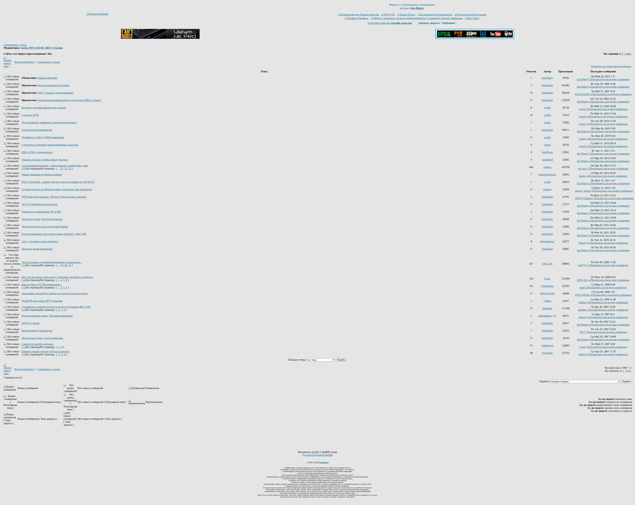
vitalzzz (547, 167)
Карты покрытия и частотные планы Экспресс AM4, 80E (54, 234)
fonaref (582, 317)
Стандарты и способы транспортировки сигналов (50, 144)
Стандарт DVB (30, 115)
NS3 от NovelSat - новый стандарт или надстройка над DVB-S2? (58, 182)
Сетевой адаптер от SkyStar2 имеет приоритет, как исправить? (57, 189)
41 (69, 265)
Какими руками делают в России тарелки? (46, 351)
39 (62, 265)
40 (65, 265)
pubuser (547, 189)
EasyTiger (547, 353)
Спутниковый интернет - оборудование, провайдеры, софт (55, 165)
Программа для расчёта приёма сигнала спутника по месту (55, 293)
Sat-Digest (547, 77)
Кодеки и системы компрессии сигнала (44, 107)
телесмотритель (547, 174)
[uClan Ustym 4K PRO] (160, 38)
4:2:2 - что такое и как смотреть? (40, 241)
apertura (582, 309)
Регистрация (479, 14)
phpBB (315, 452)
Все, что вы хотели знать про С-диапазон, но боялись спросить (57, 277)
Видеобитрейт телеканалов (37, 330)
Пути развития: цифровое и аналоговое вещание (49, 122)
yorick (24, 47)
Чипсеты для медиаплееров (37, 248)
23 (69, 168)
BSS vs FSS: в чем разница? (37, 152)
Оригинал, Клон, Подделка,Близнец (42, 219)
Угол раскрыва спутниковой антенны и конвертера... (52, 262)
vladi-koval (547, 345)
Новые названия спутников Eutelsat (42, 174)
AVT (582, 332)
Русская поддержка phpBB (318, 455)
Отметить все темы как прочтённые (611, 66)
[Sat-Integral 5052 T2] (475, 38)
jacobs (582, 176)
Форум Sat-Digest (24, 62)
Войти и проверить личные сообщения (440, 18)
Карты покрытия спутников (53, 85)
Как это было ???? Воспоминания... (42, 284)
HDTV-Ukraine (54, 47)
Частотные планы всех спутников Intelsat (45, 226)
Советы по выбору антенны (37, 344)
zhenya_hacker (583, 190)
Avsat (582, 347)
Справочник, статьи (15, 44)
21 (62, 168)
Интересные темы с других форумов (42, 338)
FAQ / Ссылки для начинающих (56, 92)
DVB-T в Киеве (31, 323)
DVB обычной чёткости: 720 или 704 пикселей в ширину (54, 196)
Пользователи (444, 14)
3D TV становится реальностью (40, 204)
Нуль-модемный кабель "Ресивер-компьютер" (47, 315)
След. (628, 53)
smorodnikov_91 (547, 315)
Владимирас (547, 241)
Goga (547, 278)
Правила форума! (47, 77)
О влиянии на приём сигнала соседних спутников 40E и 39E (56, 306)
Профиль (363, 18)
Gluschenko (547, 286)
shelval (582, 354)
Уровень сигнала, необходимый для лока (45, 159)
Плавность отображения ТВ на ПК (41, 211)
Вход (476, 18)
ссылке (374, 495)
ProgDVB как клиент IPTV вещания (42, 300)
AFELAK (547, 263)
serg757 (582, 265)
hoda (582, 287)
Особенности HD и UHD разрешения (43, 137)
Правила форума (369, 14)
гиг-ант (582, 168)
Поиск (411, 14)
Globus (547, 300)
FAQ (392, 14)
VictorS (582, 243)
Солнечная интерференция (37, 130)
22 (65, 168)
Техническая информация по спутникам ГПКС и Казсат (69, 100)
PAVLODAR (36, 47)
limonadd (547, 308)
